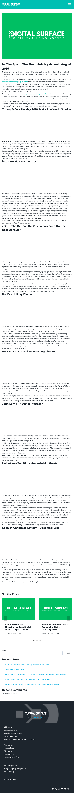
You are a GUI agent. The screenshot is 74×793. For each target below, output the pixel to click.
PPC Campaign (9, 772)
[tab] (33, 640)
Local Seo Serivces (10, 730)
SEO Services (8, 727)
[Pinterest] (68, 788)
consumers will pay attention (15, 82)
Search (4, 650)
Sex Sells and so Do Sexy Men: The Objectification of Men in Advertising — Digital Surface (35, 674)
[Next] (68, 618)
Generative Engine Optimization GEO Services (20, 739)
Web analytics (9, 754)
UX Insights (8, 751)
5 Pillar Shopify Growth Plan (14, 670)
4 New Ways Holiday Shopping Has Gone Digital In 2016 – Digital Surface (18, 627)
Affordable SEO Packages (13, 733)
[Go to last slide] (5, 618)
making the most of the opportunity (34, 94)
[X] (55, 788)
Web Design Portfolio (11, 757)
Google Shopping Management (15, 769)
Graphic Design (9, 748)
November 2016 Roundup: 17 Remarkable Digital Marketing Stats (55, 627)
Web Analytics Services (12, 736)
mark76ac (10, 633)
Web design (8, 745)
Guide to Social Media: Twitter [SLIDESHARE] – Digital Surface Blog (27, 679)
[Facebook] (52, 788)
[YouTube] (62, 788)
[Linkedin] (65, 788)
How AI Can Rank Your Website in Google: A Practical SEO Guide (27, 665)
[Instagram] (58, 788)
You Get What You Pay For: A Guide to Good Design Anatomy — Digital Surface (32, 684)
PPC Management (10, 766)
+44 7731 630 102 (39, 717)
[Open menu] (69, 4)
